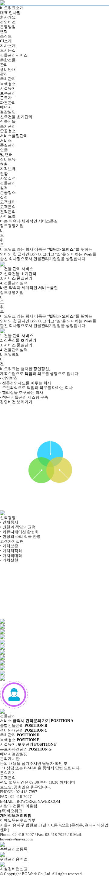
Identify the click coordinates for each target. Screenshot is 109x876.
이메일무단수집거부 (17, 820)
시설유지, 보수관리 (19, 742)
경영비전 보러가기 (16, 402)
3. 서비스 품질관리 (16, 278)
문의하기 (8, 773)
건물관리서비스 (14, 55)
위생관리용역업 (14, 859)
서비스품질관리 (14, 135)
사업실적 (8, 178)
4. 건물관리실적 (14, 283)
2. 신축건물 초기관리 (18, 273)
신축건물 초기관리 (16, 117)
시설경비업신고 (14, 869)
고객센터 (8, 202)
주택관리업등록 (14, 849)
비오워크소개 (12, 7)
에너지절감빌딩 (25, 751)
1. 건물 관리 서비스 (16, 268)
